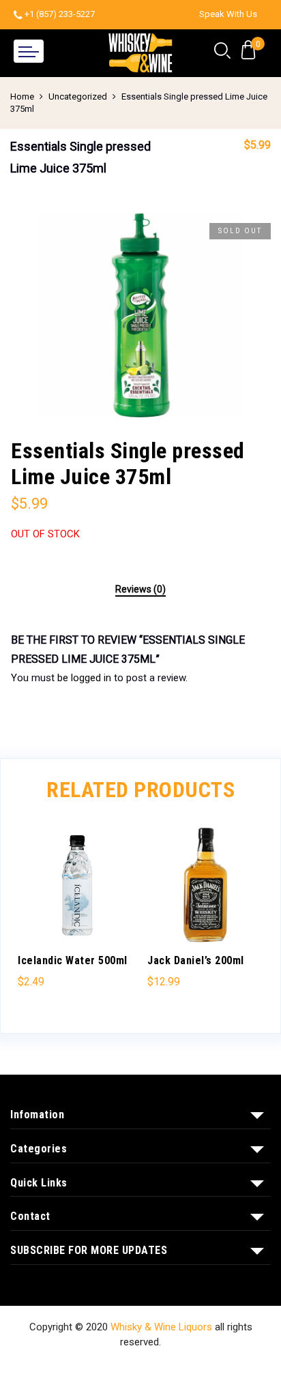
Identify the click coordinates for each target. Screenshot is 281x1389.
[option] (140, 315)
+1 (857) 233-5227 (60, 14)
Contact (177, 1368)
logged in (91, 678)
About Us (124, 1368)
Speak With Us (228, 14)
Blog (218, 1368)
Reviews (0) (140, 589)
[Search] (222, 51)
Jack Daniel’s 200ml (195, 960)
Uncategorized (77, 96)
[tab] (140, 590)
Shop (78, 1368)
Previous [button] (34, 915)
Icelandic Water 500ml (73, 960)
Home (22, 96)
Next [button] (247, 915)
